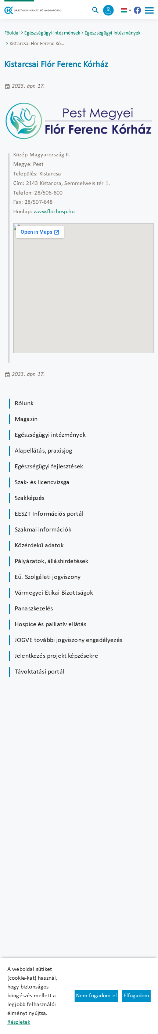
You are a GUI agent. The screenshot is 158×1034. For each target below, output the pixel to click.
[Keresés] (95, 10)
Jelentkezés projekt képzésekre (56, 656)
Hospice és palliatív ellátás (50, 624)
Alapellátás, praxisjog (43, 450)
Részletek (18, 1022)
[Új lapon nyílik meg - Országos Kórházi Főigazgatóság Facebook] (137, 10)
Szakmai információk (43, 529)
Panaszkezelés (34, 608)
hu (127, 10)
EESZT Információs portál (49, 514)
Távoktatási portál (39, 671)
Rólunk (24, 403)
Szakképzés (30, 498)
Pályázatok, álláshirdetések (51, 561)
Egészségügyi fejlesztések (49, 466)
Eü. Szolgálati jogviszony (47, 577)
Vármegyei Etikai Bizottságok (54, 592)
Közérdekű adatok (39, 545)
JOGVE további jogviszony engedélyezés (68, 640)
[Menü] (149, 10)
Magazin (26, 419)
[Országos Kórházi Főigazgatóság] (32, 10)
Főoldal (11, 33)
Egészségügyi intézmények (52, 33)
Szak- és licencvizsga (42, 482)
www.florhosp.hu (53, 212)
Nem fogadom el (96, 996)
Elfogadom (136, 996)
